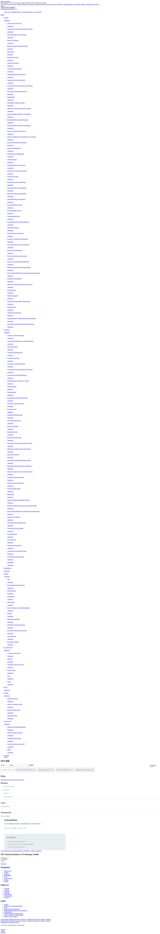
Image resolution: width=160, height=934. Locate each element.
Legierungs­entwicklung (13, 216)
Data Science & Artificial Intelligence (17, 91)
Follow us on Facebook (35, 12)
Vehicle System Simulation (14, 312)
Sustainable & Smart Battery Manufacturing (18, 301)
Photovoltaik (10, 494)
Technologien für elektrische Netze (16, 522)
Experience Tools (11, 409)
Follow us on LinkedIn (10, 12)
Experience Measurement (14, 148)
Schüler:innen (11, 602)
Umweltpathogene (12, 534)
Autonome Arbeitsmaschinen (15, 352)
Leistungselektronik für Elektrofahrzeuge (18, 222)
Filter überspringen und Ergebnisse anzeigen (12, 779)
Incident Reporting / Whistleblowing (13, 913)
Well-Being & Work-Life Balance (16, 625)
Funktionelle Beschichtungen (15, 415)
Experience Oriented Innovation (15, 403)
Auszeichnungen (11, 636)
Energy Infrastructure (45, 770)
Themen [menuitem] (6, 17)
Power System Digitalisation (14, 250)
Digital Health (11, 97)
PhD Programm (11, 591)
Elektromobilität (11, 392)
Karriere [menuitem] (6, 573)
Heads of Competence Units (14, 704)
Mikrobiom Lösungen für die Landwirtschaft (19, 449)
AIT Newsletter (11, 670)
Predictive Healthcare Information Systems (18, 500)
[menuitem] (81, 20)
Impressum (3, 863)
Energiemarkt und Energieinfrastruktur (17, 398)
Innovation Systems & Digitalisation (16, 193)
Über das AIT (7, 871)
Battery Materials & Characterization (17, 34)
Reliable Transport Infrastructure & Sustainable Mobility (22, 505)
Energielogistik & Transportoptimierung (17, 120)
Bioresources (10, 51)
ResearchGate (7, 894)
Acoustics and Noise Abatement (15, 335)
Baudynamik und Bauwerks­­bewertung (17, 46)
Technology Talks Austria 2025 (15, 664)
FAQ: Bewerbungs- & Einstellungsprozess (18, 608)
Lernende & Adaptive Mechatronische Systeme (19, 443)
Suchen (31, 765)
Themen (6, 872)
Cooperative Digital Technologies (16, 80)
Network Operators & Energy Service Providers (20, 471)
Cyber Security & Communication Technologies (20, 85)
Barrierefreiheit (8, 912)
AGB (5, 907)
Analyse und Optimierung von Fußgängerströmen (20, 341)
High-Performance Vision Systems (16, 165)
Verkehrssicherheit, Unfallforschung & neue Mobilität (21, 318)
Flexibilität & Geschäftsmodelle (15, 154)
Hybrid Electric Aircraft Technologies (17, 171)
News (8, 676)
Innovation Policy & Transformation (16, 188)
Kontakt (6, 881)
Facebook (7, 891)
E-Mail (2, 931)
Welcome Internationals (13, 619)
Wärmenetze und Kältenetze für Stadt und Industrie (20, 324)
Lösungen (6, 874)
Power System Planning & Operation (17, 256)
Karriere (6, 880)
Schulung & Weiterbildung (14, 278)
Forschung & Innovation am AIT (16, 744)
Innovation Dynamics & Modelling (16, 182)
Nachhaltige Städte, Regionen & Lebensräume (19, 466)
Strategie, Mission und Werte (14, 732)
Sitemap (6, 904)
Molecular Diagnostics (13, 227)
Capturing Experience (13, 63)
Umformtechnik (11, 307)
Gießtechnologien (12, 159)
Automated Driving (12, 346)
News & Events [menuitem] (8, 647)
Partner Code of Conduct (10, 916)
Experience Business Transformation (17, 142)
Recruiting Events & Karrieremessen (17, 630)
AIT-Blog (6, 897)
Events (9, 681)
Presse (5, 877)
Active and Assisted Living (14, 23)
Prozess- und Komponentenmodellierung (18, 261)
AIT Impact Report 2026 (13, 653)
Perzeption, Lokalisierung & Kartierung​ (17, 239)
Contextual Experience (13, 358)
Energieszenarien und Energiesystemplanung (19, 125)
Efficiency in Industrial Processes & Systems (19, 108)
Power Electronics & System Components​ (18, 244)
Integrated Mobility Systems (14, 205)
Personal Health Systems (13, 488)
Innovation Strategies (12, 426)
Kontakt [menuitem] (6, 693)
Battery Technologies (12, 40)
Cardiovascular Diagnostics (14, 68)
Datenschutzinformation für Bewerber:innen (15, 910)
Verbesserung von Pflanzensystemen (16, 551)
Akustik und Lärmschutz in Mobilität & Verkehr (20, 29)
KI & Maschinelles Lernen (14, 210)
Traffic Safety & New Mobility (15, 528)
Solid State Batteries (12, 295)
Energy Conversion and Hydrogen (16, 131)
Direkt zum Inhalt (5, 1)
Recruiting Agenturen (13, 642)
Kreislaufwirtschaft (12, 432)
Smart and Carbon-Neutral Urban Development (19, 284)
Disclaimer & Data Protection (12, 909)
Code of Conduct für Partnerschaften (13, 915)
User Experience (11, 539)
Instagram (7, 893)
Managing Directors (12, 698)
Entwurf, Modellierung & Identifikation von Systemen (21, 137)
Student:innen (11, 596)
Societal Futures (11, 290)
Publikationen (7, 875)
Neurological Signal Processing (15, 477)
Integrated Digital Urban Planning (16, 199)
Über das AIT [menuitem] (7, 721)
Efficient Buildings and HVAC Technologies (19, 114)
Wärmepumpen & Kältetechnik (15, 556)
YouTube (6, 890)
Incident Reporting (12, 715)
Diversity (9, 613)
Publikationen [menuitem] (7, 568)
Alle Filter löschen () (7, 770)
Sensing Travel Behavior (13, 517)
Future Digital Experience (14, 420)
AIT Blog (9, 659)
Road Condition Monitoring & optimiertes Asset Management (23, 273)
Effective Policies (11, 386)
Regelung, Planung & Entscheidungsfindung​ (19, 267)
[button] (2, 6)
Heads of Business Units (13, 710)
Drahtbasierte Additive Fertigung (16, 102)
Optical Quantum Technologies (15, 233)
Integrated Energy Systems (85, 770)
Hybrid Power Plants (12, 176)
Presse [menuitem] (5, 687)
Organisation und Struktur (14, 738)
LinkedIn (6, 888)
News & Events (8, 878)
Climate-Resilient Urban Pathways (16, 74)
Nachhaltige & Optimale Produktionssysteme (19, 460)
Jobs (8, 579)
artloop (9, 749)
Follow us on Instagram (22, 12)
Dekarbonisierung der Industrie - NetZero (18, 381)
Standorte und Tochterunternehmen (16, 727)
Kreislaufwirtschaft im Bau (14, 437)
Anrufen (3, 929)
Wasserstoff (10, 562)
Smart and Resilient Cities (26, 770)
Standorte (3, 932)
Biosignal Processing (12, 57)
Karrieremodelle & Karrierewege (16, 585)
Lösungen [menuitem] (6, 329)
